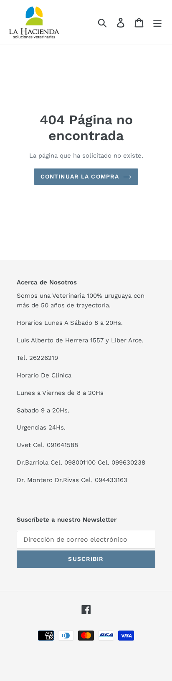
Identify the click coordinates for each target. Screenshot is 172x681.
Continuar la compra (79, 176)
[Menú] (157, 22)
